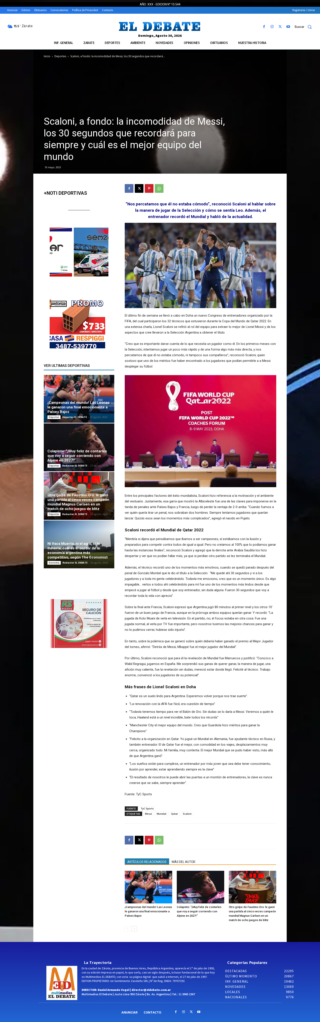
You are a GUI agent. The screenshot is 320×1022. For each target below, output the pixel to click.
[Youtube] (288, 27)
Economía (54, 562)
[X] (280, 27)
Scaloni (187, 813)
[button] (305, 27)
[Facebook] (264, 27)
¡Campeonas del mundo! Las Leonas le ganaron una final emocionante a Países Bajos (148, 911)
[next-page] (134, 928)
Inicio (47, 56)
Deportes (60, 56)
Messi (148, 813)
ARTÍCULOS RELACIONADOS (147, 862)
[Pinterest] (149, 188)
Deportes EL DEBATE (74, 417)
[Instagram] (272, 27)
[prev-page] (127, 928)
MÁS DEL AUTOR (183, 862)
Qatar (174, 813)
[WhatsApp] (159, 188)
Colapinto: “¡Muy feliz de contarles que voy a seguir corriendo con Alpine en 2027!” (199, 911)
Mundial (161, 813)
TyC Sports (147, 808)
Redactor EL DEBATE (74, 465)
